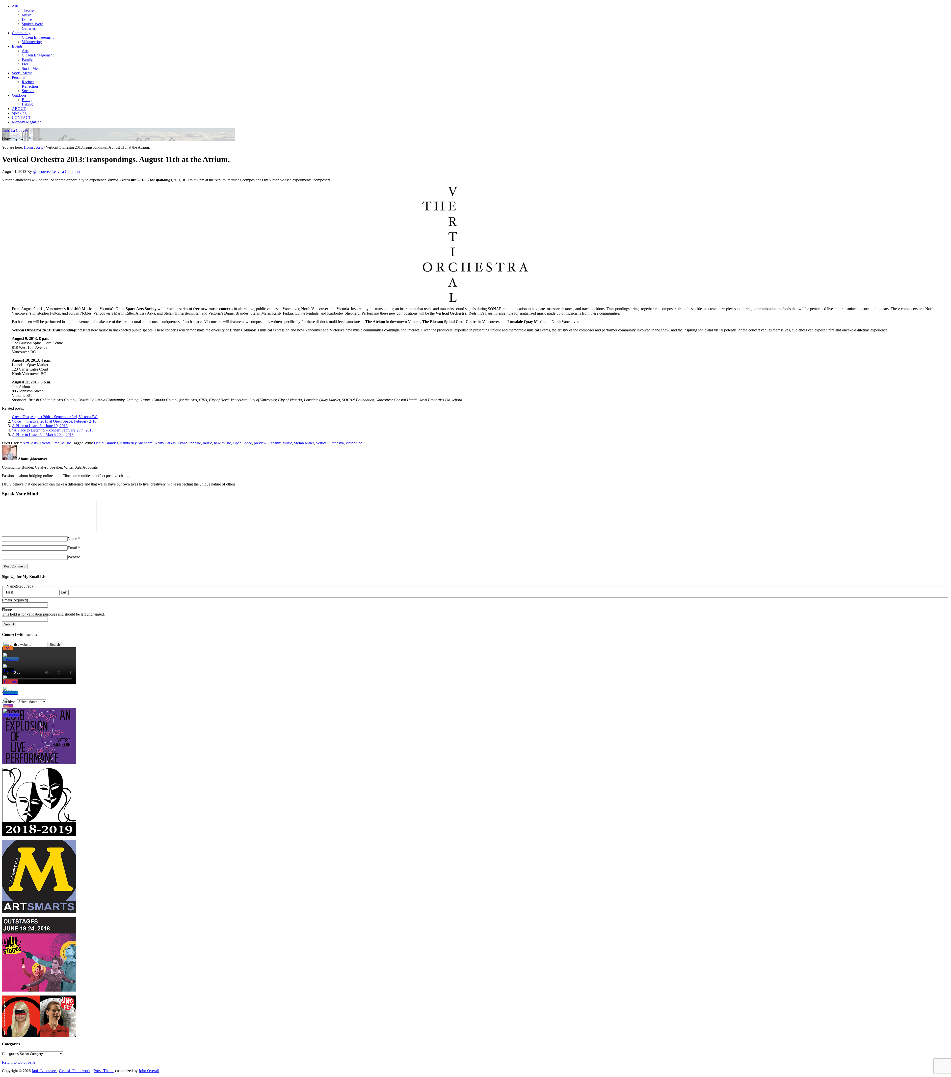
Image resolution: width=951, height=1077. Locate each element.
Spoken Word (32, 24)
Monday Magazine (26, 122)
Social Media (32, 68)
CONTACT (21, 117)
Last (64, 592)
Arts (15, 6)
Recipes (28, 82)
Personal (18, 77)
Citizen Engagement (37, 37)
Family (27, 59)
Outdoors (19, 95)
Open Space (242, 443)
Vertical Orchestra (330, 443)
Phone (7, 610)
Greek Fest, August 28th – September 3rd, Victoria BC (55, 417)
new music (222, 443)
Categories (10, 1053)
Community (21, 33)
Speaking (29, 91)
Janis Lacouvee (44, 1071)
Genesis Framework (74, 1071)
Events (17, 46)
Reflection (30, 86)
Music (26, 15)
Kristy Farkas (165, 443)
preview (260, 443)
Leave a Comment (66, 171)
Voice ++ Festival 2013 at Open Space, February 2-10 (54, 421)
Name (72, 539)
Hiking (27, 104)
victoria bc (354, 443)
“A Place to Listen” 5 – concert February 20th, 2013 (52, 430)
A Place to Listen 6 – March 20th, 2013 (43, 434)
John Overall (149, 1071)
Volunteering (32, 42)
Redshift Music (280, 443)
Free (25, 64)
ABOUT (19, 109)
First (9, 592)
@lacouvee (42, 171)
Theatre (28, 10)
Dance (27, 19)
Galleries (29, 28)
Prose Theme (104, 1071)
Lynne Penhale (189, 443)
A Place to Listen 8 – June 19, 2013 (40, 426)
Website (74, 557)
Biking (27, 100)
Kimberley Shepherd (136, 443)
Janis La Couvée (15, 130)
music (207, 443)
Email (72, 548)
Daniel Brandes (106, 443)
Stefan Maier (304, 443)
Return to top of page (18, 1062)
